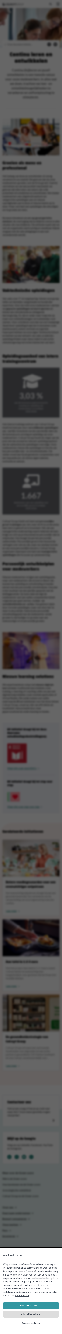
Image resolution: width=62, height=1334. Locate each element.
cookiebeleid (22, 1295)
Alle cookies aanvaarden (31, 1305)
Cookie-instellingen (31, 1322)
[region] (31, 1290)
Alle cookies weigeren (31, 1314)
